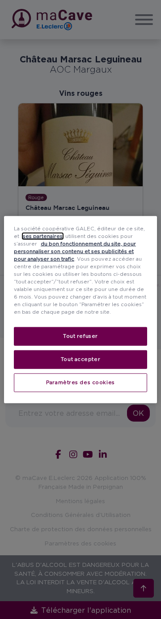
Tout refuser (80, 336)
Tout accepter (80, 359)
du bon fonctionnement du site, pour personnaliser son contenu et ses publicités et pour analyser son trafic (75, 251)
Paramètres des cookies (80, 382)
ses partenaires (43, 235)
